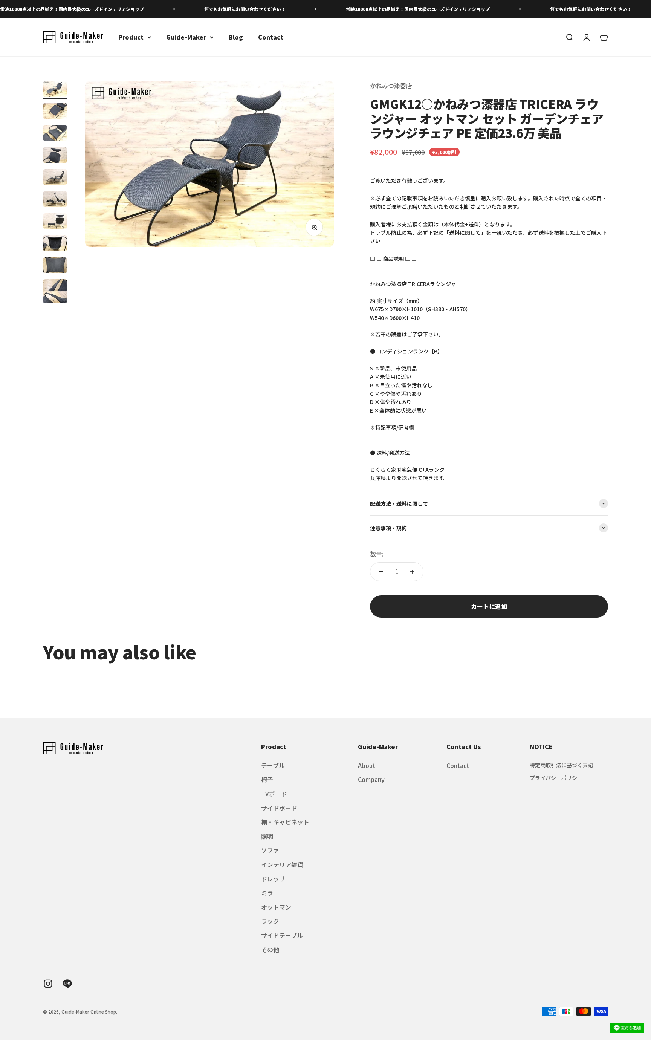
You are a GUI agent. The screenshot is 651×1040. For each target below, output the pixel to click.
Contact (270, 36)
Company (371, 779)
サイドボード (279, 807)
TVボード (274, 793)
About (366, 765)
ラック (270, 920)
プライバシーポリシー (556, 778)
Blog (236, 36)
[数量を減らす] (381, 572)
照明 (267, 836)
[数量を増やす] (412, 572)
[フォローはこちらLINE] (67, 984)
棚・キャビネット (285, 821)
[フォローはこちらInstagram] (48, 984)
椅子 (267, 779)
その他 (270, 949)
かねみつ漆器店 (391, 85)
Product (131, 36)
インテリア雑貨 (282, 864)
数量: (377, 553)
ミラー (270, 892)
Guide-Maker (186, 36)
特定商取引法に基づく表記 (561, 765)
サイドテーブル (282, 935)
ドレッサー (276, 878)
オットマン (276, 907)
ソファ (270, 850)
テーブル (273, 765)
